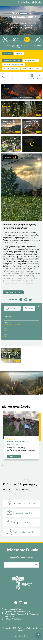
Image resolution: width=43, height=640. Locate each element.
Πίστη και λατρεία (31, 60)
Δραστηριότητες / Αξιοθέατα (16, 46)
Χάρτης (39, 79)
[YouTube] (25, 602)
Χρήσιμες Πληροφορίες (24, 532)
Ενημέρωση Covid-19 (22, 513)
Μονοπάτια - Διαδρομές (31, 68)
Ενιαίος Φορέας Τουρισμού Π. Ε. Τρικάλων (21, 614)
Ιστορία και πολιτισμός (12, 60)
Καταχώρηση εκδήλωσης (14, 609)
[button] (2, 466)
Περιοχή (5, 77)
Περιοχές (19, 53)
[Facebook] (15, 602)
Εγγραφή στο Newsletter (21, 557)
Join (36, 564)
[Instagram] (20, 602)
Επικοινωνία (9, 616)
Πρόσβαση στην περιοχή (24, 503)
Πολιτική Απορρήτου (13, 619)
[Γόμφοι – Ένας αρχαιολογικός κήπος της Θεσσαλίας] (32, 144)
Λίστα (31, 79)
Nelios (26, 636)
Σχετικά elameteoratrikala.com (17, 612)
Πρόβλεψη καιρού (21, 522)
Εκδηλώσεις (38, 45)
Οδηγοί (27, 45)
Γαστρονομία (5, 45)
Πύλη (5, 330)
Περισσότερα (14, 456)
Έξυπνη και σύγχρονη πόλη (13, 64)
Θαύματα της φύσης (11, 68)
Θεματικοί (7, 53)
